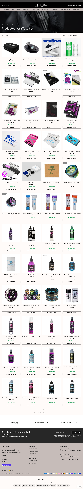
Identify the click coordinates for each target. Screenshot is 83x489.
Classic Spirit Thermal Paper (72, 89)
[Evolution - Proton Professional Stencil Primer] (51, 356)
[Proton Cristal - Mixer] (11, 325)
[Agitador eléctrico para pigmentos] (31, 47)
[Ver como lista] (66, 35)
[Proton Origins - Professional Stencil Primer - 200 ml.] (31, 356)
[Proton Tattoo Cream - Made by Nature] (51, 294)
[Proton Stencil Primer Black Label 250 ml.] (51, 263)
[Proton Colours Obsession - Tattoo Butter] (31, 294)
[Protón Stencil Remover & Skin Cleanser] (72, 263)
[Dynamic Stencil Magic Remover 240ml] (72, 233)
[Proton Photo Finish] (51, 387)
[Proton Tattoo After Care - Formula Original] (31, 202)
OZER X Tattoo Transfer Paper (31, 151)
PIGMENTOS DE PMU (34, 449)
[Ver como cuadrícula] (64, 35)
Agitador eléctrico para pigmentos (31, 59)
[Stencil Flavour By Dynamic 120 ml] (11, 233)
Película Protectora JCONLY (72, 59)
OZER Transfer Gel (71, 305)
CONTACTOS (32, 463)
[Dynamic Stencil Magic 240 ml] (51, 233)
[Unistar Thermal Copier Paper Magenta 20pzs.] (51, 109)
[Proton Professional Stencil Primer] (31, 263)
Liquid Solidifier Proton (72, 398)
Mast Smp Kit (31, 182)
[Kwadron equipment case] (11, 47)
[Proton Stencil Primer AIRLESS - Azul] (11, 387)
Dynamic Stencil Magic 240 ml (51, 243)
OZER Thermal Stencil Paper (11, 151)
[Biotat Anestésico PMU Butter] (72, 171)
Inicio (3, 24)
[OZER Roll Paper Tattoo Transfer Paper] (72, 140)
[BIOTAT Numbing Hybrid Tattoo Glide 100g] (11, 202)
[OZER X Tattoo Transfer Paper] (31, 140)
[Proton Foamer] (51, 325)
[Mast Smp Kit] (31, 171)
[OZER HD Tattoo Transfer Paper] (51, 140)
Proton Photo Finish (52, 398)
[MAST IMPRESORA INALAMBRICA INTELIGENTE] (51, 47)
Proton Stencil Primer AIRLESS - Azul (11, 397)
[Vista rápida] (19, 40)
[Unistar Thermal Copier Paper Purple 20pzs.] (51, 78)
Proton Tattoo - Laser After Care (52, 213)
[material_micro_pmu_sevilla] (41, 5)
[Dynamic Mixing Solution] (31, 233)
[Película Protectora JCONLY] (72, 47)
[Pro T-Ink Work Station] (11, 78)
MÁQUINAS (31, 456)
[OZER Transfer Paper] (72, 109)
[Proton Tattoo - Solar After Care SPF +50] (72, 202)
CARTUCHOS (32, 453)
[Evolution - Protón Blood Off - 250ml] (72, 325)
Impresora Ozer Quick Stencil (31, 89)
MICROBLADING (33, 461)
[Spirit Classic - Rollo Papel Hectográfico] (31, 109)
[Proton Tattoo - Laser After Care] (51, 202)
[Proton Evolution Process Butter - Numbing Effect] (11, 294)
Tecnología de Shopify (29, 473)
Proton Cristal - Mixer (11, 336)
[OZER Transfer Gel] (72, 294)
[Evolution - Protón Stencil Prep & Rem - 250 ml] (11, 356)
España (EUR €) (13, 470)
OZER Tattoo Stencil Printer (11, 182)
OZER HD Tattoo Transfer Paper (51, 151)
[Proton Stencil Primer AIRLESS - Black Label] (72, 356)
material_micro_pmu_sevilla (16, 473)
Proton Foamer (51, 336)
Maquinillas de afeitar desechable (51, 182)
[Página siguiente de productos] (45, 410)
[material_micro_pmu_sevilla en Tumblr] (4, 462)
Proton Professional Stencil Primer (31, 275)
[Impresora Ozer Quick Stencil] (31, 78)
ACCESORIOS (32, 458)
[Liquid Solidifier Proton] (72, 387)
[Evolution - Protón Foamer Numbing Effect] (31, 325)
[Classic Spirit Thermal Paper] (72, 78)
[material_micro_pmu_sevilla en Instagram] (2, 462)
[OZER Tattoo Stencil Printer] (11, 171)
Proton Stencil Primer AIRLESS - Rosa (31, 397)
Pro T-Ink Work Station (11, 89)
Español (4, 470)
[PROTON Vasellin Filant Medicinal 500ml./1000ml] (11, 263)
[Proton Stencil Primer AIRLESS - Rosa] (31, 387)
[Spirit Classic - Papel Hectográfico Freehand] (11, 109)
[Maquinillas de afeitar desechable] (51, 171)
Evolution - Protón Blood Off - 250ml (72, 336)
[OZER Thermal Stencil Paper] (11, 140)
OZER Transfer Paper (72, 120)
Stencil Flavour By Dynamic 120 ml (11, 244)
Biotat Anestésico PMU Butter (71, 182)
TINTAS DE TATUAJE (34, 451)
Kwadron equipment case (11, 59)
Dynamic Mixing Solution (31, 244)
